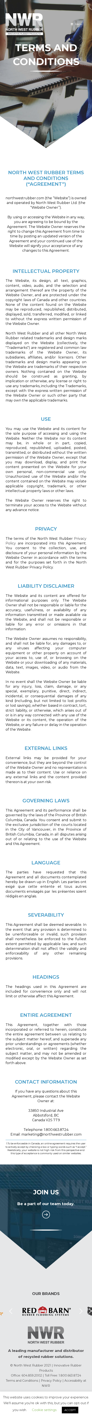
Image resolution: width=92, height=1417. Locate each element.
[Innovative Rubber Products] (24, 24)
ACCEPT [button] (70, 1410)
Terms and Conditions (22, 1381)
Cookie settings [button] (44, 1410)
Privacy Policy (51, 1381)
